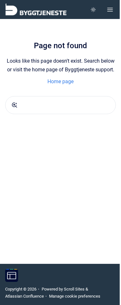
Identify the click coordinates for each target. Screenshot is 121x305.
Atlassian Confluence (24, 296)
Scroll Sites (74, 289)
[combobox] (60, 105)
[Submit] (14, 105)
